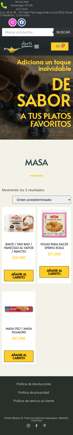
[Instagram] (13, 22)
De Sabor (44, 91)
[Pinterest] (45, 426)
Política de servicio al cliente (34, 401)
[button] (37, 46)
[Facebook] (22, 22)
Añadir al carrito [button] (18, 275)
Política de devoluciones (33, 384)
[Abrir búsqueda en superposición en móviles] (37, 32)
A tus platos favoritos (46, 119)
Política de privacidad (33, 393)
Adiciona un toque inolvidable (44, 65)
